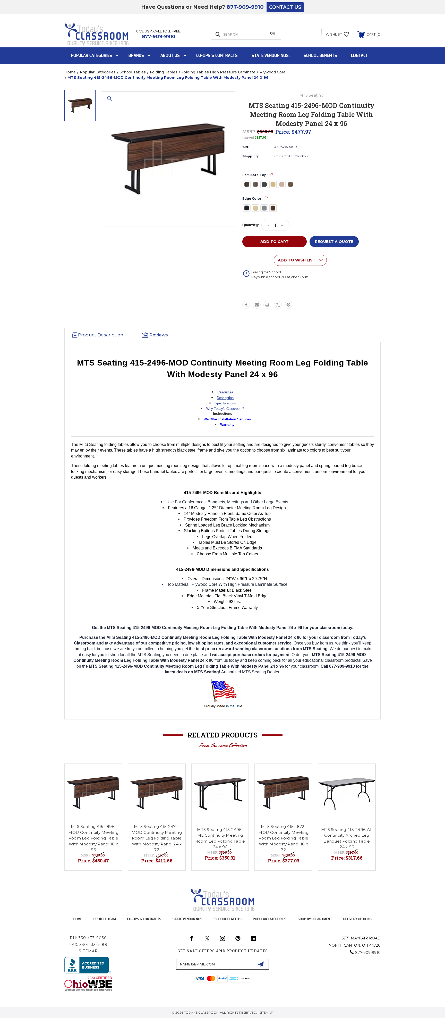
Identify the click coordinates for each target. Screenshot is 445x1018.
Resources (225, 392)
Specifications (225, 403)
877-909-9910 (245, 7)
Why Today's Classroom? (225, 409)
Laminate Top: (257, 175)
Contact (359, 55)
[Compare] (111, 787)
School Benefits (320, 55)
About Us (170, 55)
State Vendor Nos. (271, 55)
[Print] (267, 305)
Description (225, 398)
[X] (278, 305)
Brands (136, 55)
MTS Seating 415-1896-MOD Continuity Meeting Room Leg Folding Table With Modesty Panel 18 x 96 (93, 838)
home (77, 919)
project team (104, 919)
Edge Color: (255, 198)
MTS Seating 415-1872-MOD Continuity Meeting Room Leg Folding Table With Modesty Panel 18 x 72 (283, 838)
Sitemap (88, 951)
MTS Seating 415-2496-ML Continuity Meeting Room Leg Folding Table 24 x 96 (220, 838)
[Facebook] (246, 305)
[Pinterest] (288, 305)
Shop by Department (315, 919)
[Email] (257, 305)
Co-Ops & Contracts (217, 55)
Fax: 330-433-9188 (88, 944)
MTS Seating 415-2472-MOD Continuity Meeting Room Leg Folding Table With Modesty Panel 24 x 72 (157, 838)
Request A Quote (334, 241)
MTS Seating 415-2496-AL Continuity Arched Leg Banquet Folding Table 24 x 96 (346, 838)
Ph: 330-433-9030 (88, 938)
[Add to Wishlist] (111, 774)
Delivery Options (357, 919)
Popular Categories (91, 55)
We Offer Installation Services (227, 419)
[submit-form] (260, 964)
